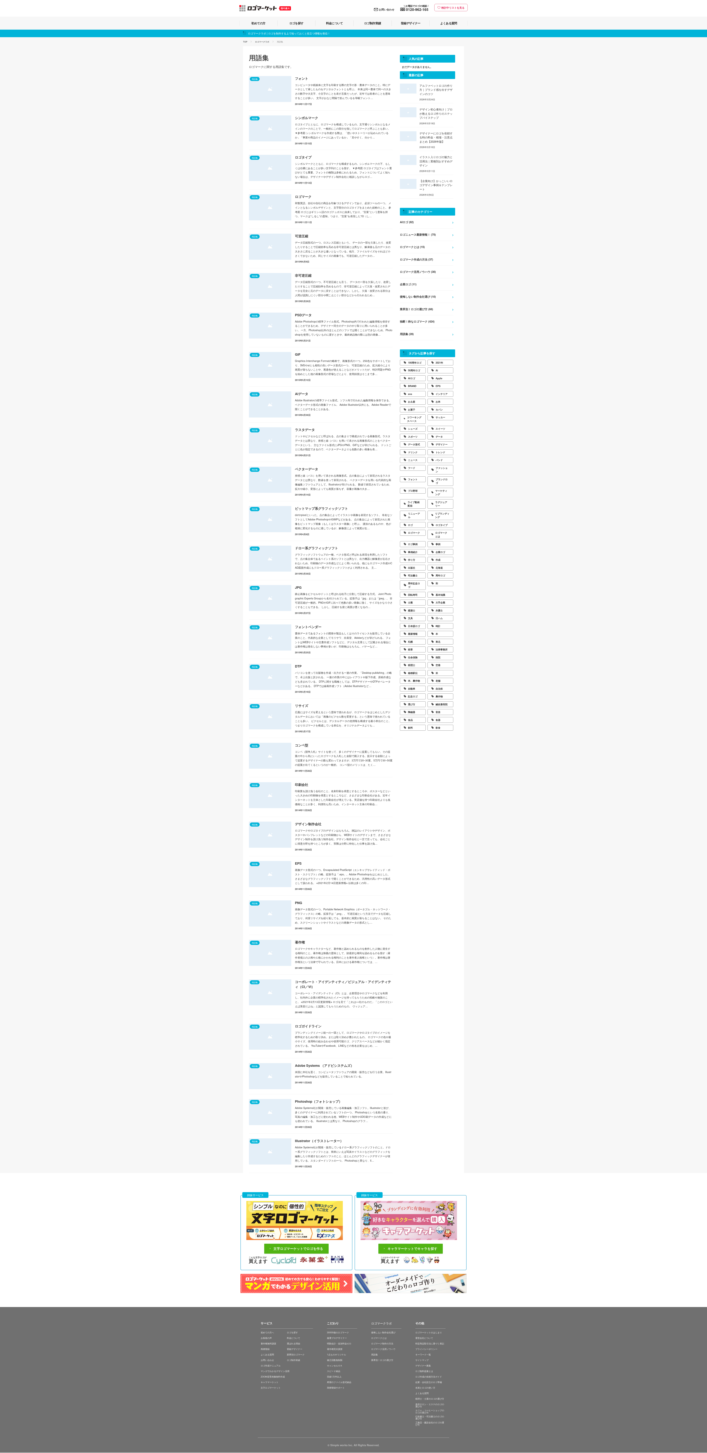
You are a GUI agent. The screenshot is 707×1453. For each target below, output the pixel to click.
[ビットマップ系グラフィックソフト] (270, 519)
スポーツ (413, 436)
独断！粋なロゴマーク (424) (417, 321)
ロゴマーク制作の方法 (382, 1343)
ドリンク (413, 452)
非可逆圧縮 (303, 275)
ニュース (413, 460)
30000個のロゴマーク (338, 1332)
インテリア (442, 394)
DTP (298, 666)
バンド (439, 460)
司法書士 (413, 575)
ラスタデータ (305, 429)
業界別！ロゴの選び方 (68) (416, 309)
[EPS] (270, 874)
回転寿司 (413, 594)
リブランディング (442, 515)
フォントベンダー (308, 626)
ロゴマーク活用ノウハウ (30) (418, 272)
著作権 (300, 942)
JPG (298, 587)
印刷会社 (301, 784)
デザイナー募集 (423, 1365)
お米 (438, 401)
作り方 (411, 559)
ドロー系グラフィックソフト (316, 548)
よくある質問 (267, 1354)
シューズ (413, 428)
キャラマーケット (269, 1382)
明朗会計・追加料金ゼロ (339, 1343)
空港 (438, 665)
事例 (438, 544)
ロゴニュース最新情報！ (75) (418, 235)
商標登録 (265, 1348)
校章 (410, 649)
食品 (410, 720)
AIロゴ (411, 378)
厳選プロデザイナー (337, 1337)
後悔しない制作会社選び (383, 1332)
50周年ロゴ (414, 370)
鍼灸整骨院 (442, 704)
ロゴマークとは (441, 534)
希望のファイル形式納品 (339, 1382)
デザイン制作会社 (308, 824)
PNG (298, 902)
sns (410, 394)
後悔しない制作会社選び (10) (418, 297)
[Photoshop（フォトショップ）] (270, 1112)
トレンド (440, 452)
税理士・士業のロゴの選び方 (429, 1398)
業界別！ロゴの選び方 (382, 1360)
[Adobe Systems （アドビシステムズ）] (270, 1076)
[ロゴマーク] (270, 207)
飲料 (410, 727)
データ (439, 436)
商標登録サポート (336, 1387)
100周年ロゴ (414, 362)
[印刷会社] (270, 795)
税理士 (411, 665)
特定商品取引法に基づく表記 (429, 1343)
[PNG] (270, 913)
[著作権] (270, 953)
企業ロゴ (440, 552)
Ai (437, 370)
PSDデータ (303, 315)
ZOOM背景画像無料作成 (273, 1376)
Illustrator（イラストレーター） (319, 1140)
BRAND (412, 386)
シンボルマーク (306, 117)
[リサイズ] (270, 716)
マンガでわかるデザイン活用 (275, 1371)
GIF (297, 354)
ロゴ (410, 525)
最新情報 (413, 633)
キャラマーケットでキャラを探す (412, 1249)
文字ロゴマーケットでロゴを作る (298, 1249)
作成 (438, 559)
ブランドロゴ (442, 481)
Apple (439, 378)
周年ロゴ (440, 575)
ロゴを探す (292, 1332)
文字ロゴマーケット (271, 1387)
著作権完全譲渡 (334, 1348)
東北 (438, 641)
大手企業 (440, 602)
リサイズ (301, 705)
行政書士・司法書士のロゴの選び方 (429, 1417)
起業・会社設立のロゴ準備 (428, 1382)
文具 (410, 618)
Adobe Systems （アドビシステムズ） (324, 1065)
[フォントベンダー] (270, 637)
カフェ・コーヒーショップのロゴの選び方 (429, 1411)
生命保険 (413, 657)
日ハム (439, 618)
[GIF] (270, 365)
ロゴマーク (303, 196)
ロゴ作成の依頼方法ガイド (428, 1376)
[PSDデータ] (270, 326)
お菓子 (411, 409)
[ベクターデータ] (270, 480)
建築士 (411, 610)
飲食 (438, 727)
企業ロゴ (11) (408, 284)
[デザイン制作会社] (270, 835)
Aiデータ (301, 393)
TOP (245, 41)
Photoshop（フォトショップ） (318, 1101)
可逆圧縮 (301, 236)
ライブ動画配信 (414, 504)
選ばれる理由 (293, 1343)
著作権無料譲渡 (268, 1343)
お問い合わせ (386, 9)
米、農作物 (414, 680)
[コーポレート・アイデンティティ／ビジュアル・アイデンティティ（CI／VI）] (270, 992)
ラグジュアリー (441, 504)
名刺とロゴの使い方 (425, 1387)
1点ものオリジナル (336, 1354)
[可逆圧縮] (270, 247)
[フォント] (270, 89)
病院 (438, 657)
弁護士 (439, 610)
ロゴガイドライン (308, 1026)
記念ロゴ (413, 696)
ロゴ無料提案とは (424, 1371)
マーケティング (441, 492)
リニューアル (414, 515)
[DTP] (270, 677)
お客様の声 (266, 1337)
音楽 (438, 712)
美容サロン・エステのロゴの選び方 (429, 1405)
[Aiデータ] (270, 404)
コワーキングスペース (414, 419)
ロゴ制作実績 (293, 1360)
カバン (439, 409)
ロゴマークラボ (262, 41)
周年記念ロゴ (414, 585)
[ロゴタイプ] (270, 168)
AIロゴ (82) (407, 222)
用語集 (374, 1354)
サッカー (440, 417)
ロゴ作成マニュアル (271, 1365)
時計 (438, 626)
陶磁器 (411, 712)
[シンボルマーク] (270, 128)
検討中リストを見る (453, 7)
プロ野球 (413, 490)
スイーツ (440, 428)
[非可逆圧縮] (270, 286)
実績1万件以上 (334, 1376)
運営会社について (424, 1337)
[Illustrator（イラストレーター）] (270, 1151)
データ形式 (414, 444)
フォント (301, 78)
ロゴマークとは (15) (412, 247)
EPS (298, 863)
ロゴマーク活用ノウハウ (383, 1348)
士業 (410, 602)
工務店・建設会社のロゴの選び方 (429, 1423)
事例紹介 (413, 552)
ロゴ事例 (413, 544)
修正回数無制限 (334, 1360)
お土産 (411, 401)
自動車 (411, 688)
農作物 (439, 696)
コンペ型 (301, 745)
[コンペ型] (270, 756)
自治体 (439, 688)
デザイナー (442, 444)
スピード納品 (333, 1371)
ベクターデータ (306, 469)
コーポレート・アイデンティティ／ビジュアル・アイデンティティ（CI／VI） (343, 984)
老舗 (438, 680)
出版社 (411, 567)
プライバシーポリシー (426, 1348)
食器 (438, 720)
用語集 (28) (407, 334)
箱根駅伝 (413, 673)
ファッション (442, 469)
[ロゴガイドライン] (270, 1037)
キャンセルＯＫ (334, 1365)
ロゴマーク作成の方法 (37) (416, 259)
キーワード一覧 (423, 1354)
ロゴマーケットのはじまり (428, 1332)
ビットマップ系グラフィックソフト (321, 508)
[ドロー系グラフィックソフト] (270, 559)
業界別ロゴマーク (296, 1354)
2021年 (439, 362)
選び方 (411, 704)
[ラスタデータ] (270, 440)
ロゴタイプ (303, 157)
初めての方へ (267, 1332)
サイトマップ (422, 1360)
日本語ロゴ (414, 626)
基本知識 (440, 594)
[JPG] (270, 598)
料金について (293, 1337)
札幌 (410, 641)
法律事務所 (442, 649)
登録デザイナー (294, 1348)
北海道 (439, 567)
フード (411, 468)
